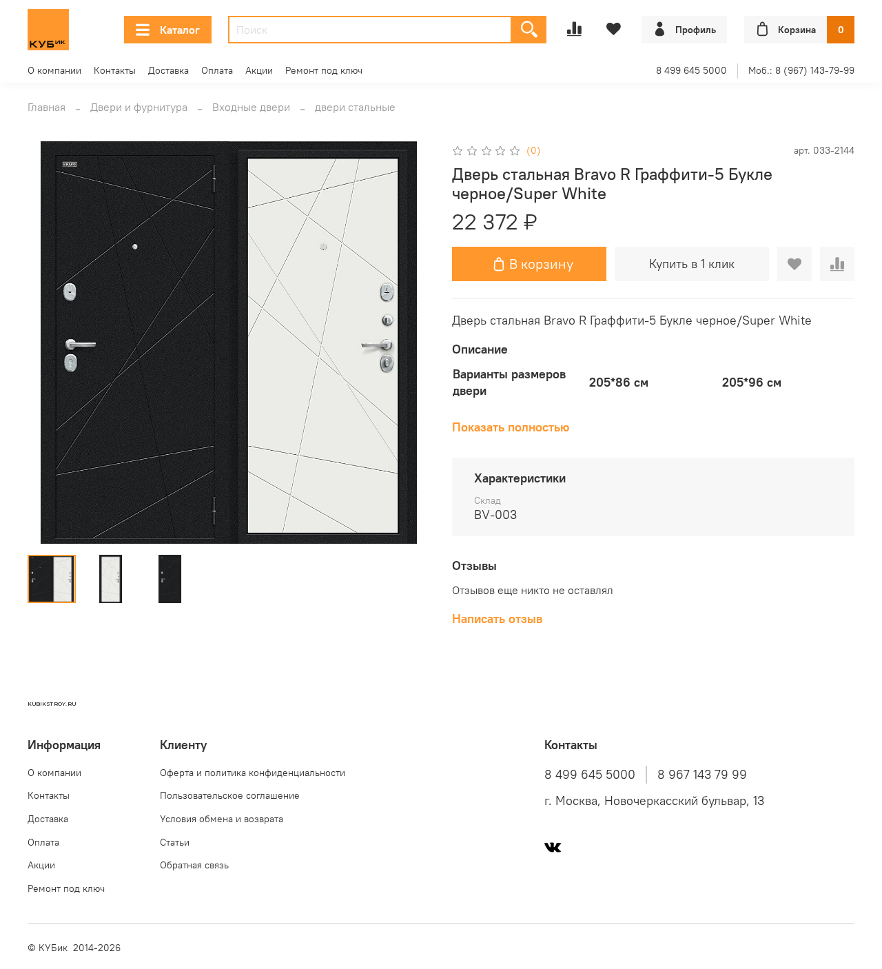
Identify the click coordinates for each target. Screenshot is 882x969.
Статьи (174, 842)
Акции (259, 70)
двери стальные (355, 107)
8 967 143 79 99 (702, 774)
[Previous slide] (49, 342)
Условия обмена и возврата (221, 819)
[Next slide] (407, 342)
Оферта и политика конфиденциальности (252, 772)
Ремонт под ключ (323, 70)
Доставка (168, 70)
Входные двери (251, 107)
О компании (54, 70)
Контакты (115, 70)
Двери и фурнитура (138, 107)
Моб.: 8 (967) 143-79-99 (801, 70)
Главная (46, 107)
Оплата (217, 70)
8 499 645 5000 (691, 70)
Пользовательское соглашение (230, 795)
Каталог (180, 30)
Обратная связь (194, 865)
